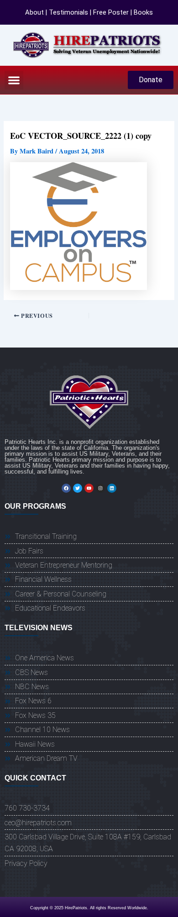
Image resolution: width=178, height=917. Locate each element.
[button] (14, 80)
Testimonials (68, 12)
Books (143, 12)
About (34, 12)
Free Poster (111, 12)
